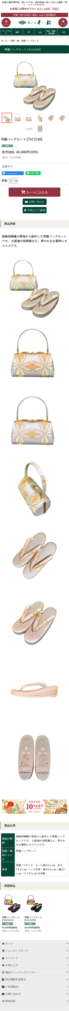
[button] (6, 22)
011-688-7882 (48, 8)
